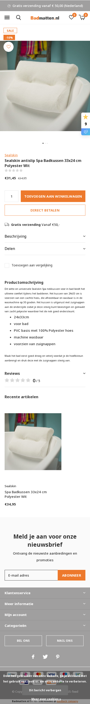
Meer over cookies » (46, 699)
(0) (25, 170)
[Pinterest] (57, 657)
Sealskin (11, 155)
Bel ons (23, 640)
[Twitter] (45, 657)
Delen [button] (10, 248)
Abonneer (71, 575)
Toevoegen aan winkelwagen (53, 196)
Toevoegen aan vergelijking (32, 265)
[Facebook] (33, 657)
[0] (82, 17)
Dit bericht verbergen (45, 690)
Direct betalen (45, 210)
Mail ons (64, 640)
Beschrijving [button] (15, 236)
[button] (7, 17)
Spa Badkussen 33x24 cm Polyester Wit (26, 494)
